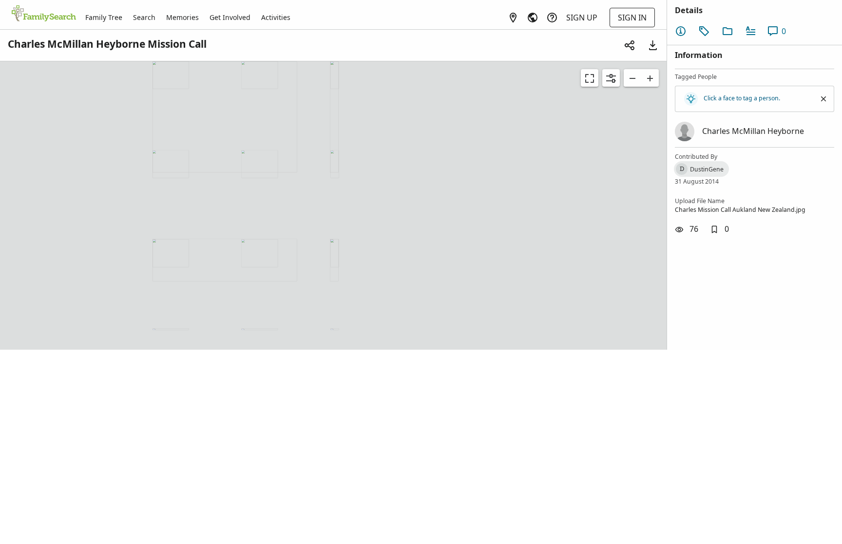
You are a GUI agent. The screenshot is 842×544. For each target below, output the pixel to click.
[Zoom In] (650, 78)
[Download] (653, 45)
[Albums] (727, 31)
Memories (182, 17)
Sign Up (581, 17)
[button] (719, 229)
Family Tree (103, 17)
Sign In (632, 17)
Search (144, 17)
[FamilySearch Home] (44, 14)
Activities (275, 17)
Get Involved (230, 17)
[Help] (552, 17)
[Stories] (751, 31)
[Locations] (513, 17)
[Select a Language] (532, 17)
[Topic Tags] (704, 31)
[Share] (629, 45)
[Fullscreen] (589, 78)
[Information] (680, 31)
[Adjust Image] (611, 78)
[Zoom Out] (632, 78)
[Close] (823, 99)
